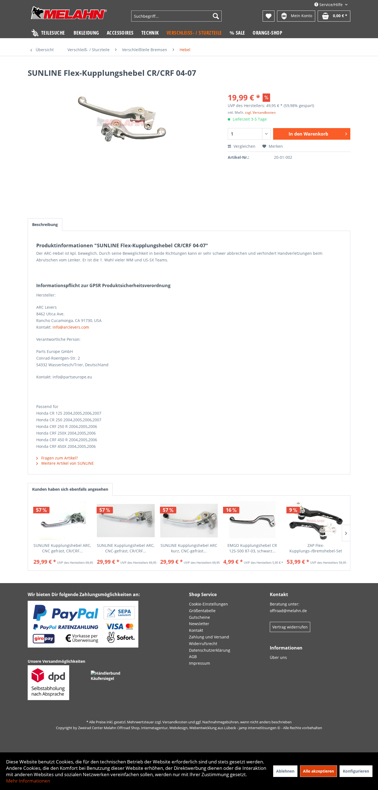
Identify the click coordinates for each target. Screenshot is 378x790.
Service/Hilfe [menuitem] (331, 4)
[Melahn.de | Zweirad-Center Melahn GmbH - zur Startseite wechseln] (69, 16)
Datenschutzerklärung (209, 650)
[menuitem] (176, 16)
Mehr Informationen (28, 781)
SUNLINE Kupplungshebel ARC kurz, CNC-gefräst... (188, 548)
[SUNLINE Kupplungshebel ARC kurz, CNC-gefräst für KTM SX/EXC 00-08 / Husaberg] (189, 520)
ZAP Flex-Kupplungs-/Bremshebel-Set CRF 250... (315, 548)
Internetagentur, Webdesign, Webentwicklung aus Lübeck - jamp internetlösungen (208, 727)
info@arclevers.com (71, 327)
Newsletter (199, 623)
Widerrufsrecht (203, 643)
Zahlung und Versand (209, 637)
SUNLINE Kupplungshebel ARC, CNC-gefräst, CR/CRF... (125, 548)
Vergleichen (243, 146)
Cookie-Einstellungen (208, 604)
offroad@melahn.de (288, 610)
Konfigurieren (356, 771)
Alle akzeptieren (318, 771)
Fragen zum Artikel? (59, 458)
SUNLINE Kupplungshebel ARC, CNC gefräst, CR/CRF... (62, 548)
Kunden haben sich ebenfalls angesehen (70, 489)
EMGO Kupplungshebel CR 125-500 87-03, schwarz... (252, 548)
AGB (193, 656)
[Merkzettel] (269, 16)
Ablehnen (285, 771)
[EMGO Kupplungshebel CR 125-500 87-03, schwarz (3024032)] (252, 520)
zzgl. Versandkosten (260, 112)
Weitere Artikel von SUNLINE (67, 463)
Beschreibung (45, 224)
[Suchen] (216, 16)
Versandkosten (174, 721)
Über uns (278, 657)
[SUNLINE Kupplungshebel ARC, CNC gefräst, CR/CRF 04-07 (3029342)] (62, 520)
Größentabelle (202, 610)
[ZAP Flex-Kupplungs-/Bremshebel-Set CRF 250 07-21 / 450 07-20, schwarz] (316, 520)
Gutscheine (199, 617)
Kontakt (196, 630)
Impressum (199, 663)
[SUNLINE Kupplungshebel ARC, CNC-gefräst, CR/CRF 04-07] (126, 520)
